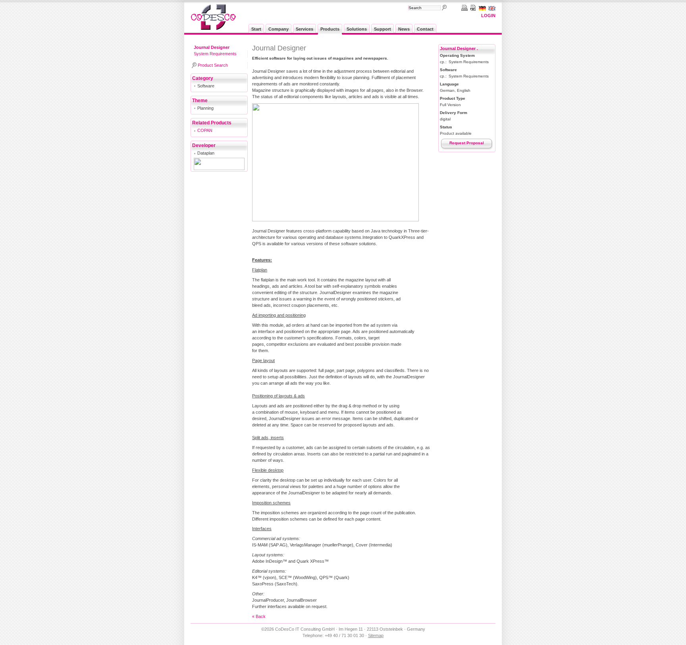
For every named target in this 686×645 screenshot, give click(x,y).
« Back (259, 616)
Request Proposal (466, 143)
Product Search (213, 65)
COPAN (204, 130)
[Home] (213, 28)
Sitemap (375, 635)
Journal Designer (211, 47)
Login (488, 15)
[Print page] (463, 8)
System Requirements (215, 53)
